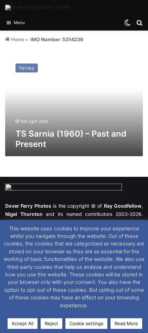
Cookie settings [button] (86, 323)
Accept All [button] (22, 323)
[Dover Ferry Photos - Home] (37, 7)
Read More (126, 323)
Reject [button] (51, 323)
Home (17, 39)
